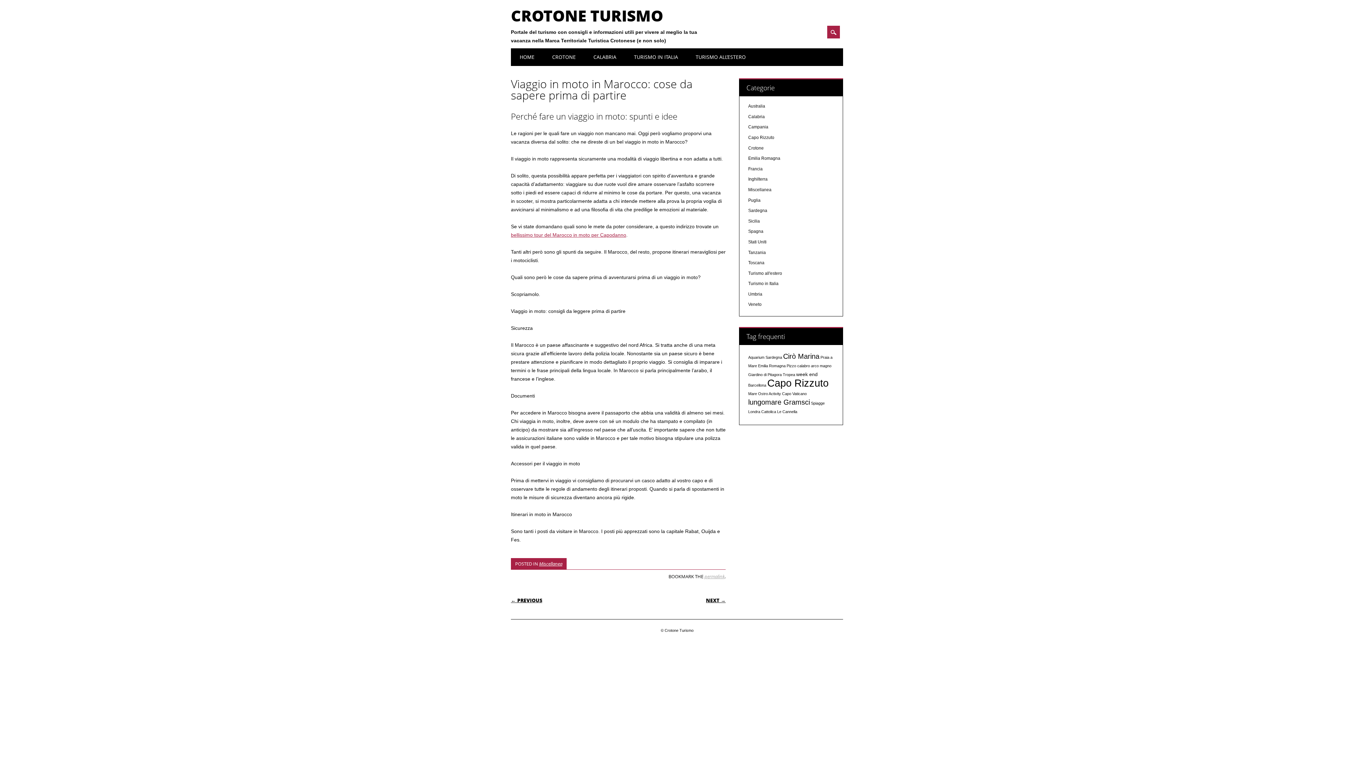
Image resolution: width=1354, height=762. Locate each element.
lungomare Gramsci (779, 402)
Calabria (604, 57)
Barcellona (757, 385)
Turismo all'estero (765, 273)
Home (527, 57)
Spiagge (818, 403)
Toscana (756, 262)
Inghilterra (758, 179)
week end (807, 374)
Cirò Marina (801, 356)
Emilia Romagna (764, 158)
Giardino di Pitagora (765, 375)
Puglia (754, 200)
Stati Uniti (757, 242)
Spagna (755, 231)
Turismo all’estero (721, 57)
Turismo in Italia (656, 57)
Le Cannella (787, 412)
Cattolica (768, 412)
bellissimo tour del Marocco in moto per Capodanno (568, 235)
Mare (752, 394)
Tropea (789, 375)
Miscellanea (550, 564)
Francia (755, 169)
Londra (754, 412)
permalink (715, 576)
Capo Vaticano (794, 394)
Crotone (564, 57)
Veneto (755, 304)
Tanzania (757, 252)
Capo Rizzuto (761, 137)
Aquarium (756, 357)
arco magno (821, 366)
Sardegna (757, 210)
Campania (758, 127)
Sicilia (754, 221)
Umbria (755, 294)
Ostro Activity (769, 394)
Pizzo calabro (798, 366)
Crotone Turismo (587, 15)
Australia (756, 106)
